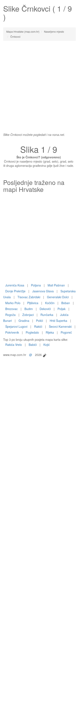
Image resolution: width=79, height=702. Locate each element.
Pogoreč (66, 332)
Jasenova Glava (43, 291)
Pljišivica (32, 303)
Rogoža (10, 315)
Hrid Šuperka (58, 320)
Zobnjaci (28, 315)
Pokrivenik (12, 332)
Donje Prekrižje (15, 291)
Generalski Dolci (58, 297)
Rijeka (50, 332)
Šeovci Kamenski (60, 326)
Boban (65, 303)
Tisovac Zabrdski (28, 297)
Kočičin (50, 303)
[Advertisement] (39, 84)
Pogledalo (32, 332)
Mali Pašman (56, 285)
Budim (28, 309)
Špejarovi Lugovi (16, 326)
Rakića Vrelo (13, 344)
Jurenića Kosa (14, 285)
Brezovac (11, 309)
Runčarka (46, 315)
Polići (39, 320)
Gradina (24, 320)
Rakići (38, 326)
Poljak (62, 309)
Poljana (36, 285)
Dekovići (45, 309)
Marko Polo (12, 303)
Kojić (46, 344)
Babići (33, 344)
